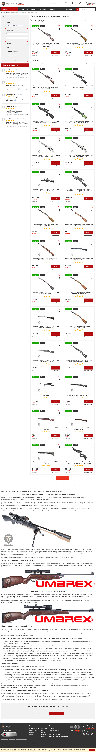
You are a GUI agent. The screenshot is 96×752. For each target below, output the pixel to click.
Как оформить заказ (34, 728)
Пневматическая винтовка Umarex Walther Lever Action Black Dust (46, 326)
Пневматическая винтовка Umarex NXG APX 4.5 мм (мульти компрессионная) (79, 360)
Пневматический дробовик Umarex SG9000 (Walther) (46, 462)
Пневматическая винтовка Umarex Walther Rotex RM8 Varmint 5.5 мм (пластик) (46, 122)
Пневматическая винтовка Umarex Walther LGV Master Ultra (79, 225)
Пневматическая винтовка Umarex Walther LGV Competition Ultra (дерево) (46, 259)
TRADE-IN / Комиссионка (55, 3)
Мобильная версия (6, 730)
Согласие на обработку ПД (21, 739)
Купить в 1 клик (55, 55)
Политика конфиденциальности (8, 739)
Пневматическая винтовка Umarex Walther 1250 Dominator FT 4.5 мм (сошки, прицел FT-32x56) (78, 190)
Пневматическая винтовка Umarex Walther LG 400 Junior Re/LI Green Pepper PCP (79, 122)
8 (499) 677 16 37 (89, 727)
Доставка (29, 3)
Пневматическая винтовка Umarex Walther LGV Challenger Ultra (79, 259)
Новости (43, 730)
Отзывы (46, 3)
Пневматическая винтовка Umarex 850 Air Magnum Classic (79, 428)
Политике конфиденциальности (53, 747)
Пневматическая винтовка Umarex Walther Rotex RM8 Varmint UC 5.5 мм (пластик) (79, 462)
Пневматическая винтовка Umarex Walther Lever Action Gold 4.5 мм (79, 293)
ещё (18, 75)
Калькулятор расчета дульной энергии (58, 736)
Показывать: (88, 63)
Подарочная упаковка (54, 730)
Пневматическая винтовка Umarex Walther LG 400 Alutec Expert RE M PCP (46, 155)
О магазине (44, 728)
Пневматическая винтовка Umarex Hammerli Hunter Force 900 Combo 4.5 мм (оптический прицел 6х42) (46, 45)
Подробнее (49, 750)
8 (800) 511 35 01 (21, 3)
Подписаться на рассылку (56, 713)
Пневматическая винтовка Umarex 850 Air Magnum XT (46, 394)
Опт (50, 732)
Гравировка (52, 728)
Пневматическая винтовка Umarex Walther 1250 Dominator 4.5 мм (46, 360)
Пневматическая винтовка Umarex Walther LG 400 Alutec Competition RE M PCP (79, 155)
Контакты (40, 3)
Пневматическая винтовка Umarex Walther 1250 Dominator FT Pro (46, 189)
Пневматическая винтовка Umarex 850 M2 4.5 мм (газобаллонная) (79, 86)
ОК (92, 750)
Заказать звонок (20, 4)
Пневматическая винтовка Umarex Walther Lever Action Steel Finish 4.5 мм (46, 293)
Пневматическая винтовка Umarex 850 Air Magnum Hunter (46, 428)
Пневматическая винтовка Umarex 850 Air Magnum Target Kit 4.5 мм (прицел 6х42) (79, 394)
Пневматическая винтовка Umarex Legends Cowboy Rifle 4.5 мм (79, 44)
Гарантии (43, 734)
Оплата (35, 3)
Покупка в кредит (33, 730)
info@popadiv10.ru (89, 731)
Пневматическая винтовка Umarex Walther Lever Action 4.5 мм (79, 326)
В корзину (55, 52)
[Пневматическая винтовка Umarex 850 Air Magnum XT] (36, 546)
